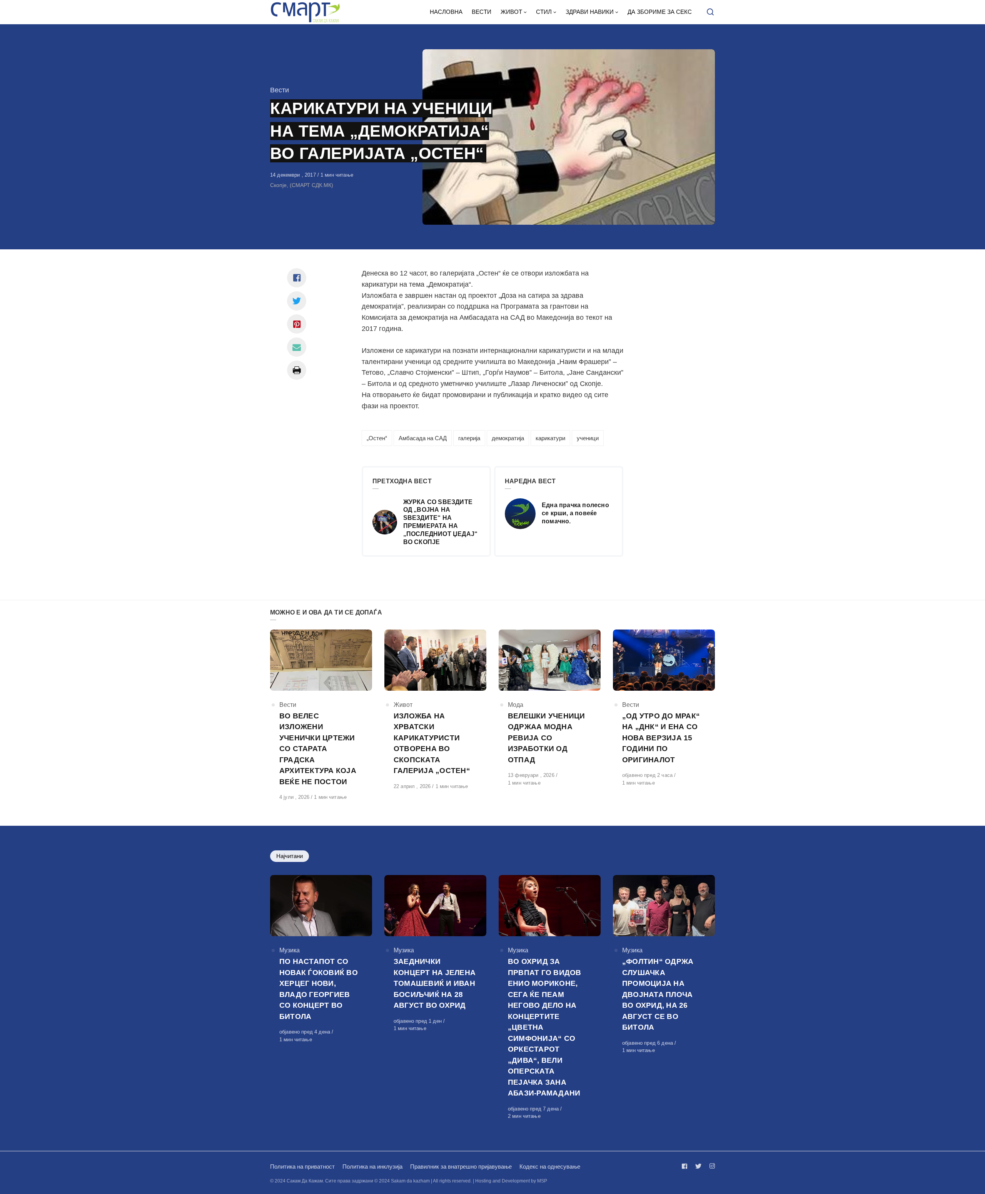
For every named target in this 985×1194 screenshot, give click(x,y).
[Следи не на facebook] (686, 1166)
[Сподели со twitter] (296, 301)
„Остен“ (377, 438)
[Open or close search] (710, 12)
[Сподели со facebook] (296, 277)
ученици (588, 438)
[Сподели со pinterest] (296, 324)
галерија (469, 438)
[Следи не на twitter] (698, 1166)
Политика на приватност (302, 1166)
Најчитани (289, 856)
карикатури (550, 438)
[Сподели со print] (296, 370)
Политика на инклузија (372, 1166)
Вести (279, 90)
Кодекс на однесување (549, 1166)
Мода (515, 704)
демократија (508, 438)
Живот (403, 704)
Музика (289, 950)
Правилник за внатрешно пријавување (461, 1166)
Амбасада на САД (423, 438)
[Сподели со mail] (296, 347)
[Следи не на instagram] (710, 1166)
